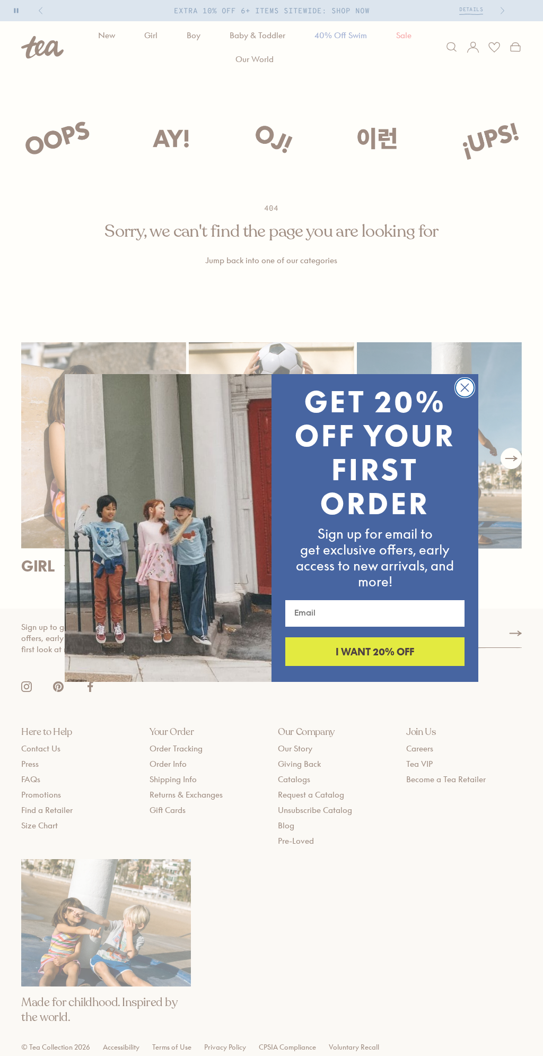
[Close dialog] (465, 387)
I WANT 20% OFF (375, 651)
